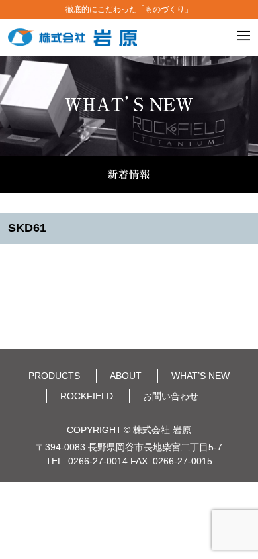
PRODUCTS (54, 375)
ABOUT (126, 375)
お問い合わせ (170, 396)
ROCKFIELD (86, 396)
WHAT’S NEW (200, 375)
